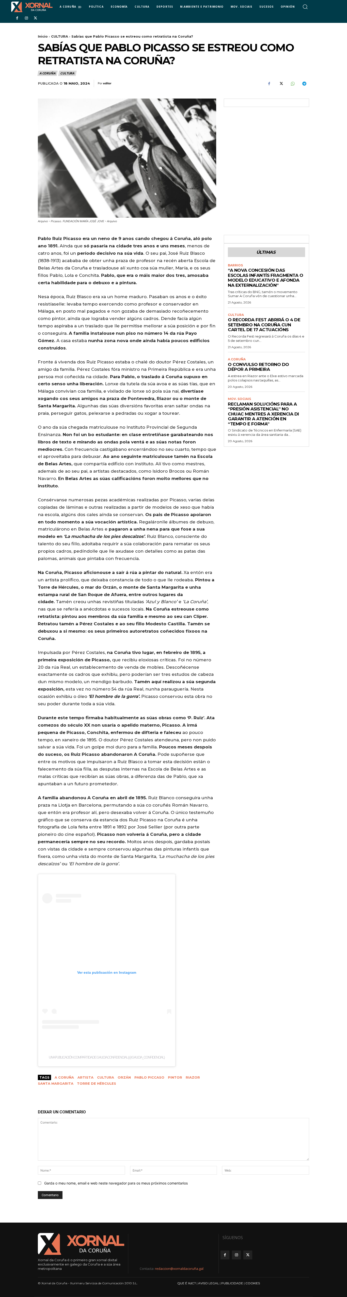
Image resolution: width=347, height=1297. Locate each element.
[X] (35, 18)
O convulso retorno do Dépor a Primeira (258, 367)
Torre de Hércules (96, 1083)
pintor (175, 1077)
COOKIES (252, 1283)
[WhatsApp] (292, 83)
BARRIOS (235, 265)
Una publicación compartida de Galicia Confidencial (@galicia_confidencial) (107, 1057)
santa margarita (55, 1083)
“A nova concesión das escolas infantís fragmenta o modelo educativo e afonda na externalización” (265, 278)
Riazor (193, 1077)
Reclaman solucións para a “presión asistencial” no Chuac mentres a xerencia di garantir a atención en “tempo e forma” (263, 414)
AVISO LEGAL (208, 1283)
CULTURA (59, 36)
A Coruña (64, 1077)
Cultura (105, 1077)
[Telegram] (304, 83)
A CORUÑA (47, 73)
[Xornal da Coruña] (32, 7)
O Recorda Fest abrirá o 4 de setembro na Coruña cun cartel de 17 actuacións (264, 324)
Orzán (124, 1077)
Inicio (43, 36)
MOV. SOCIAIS (239, 399)
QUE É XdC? (186, 1283)
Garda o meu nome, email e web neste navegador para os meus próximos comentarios (116, 1183)
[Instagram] (26, 18)
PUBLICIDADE (232, 1283)
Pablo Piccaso (149, 1077)
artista (85, 1077)
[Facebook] (17, 18)
